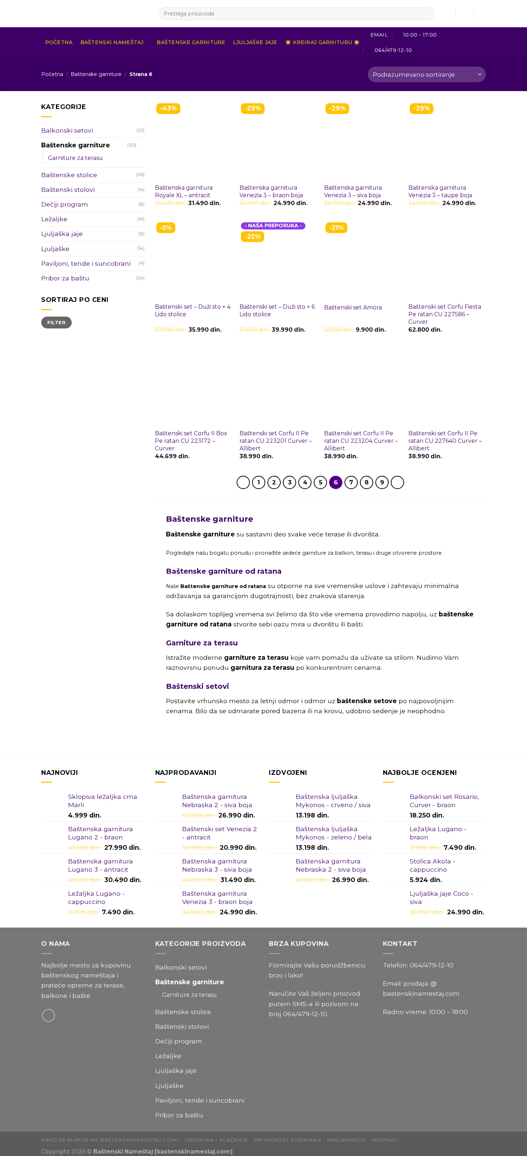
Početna (59, 42)
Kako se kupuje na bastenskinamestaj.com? (110, 1140)
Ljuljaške (55, 248)
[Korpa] (482, 14)
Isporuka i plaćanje (216, 1140)
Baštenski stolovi (68, 189)
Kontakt (384, 1140)
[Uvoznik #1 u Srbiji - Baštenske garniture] (95, 13)
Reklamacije (346, 1140)
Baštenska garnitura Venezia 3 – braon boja (271, 191)
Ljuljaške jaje (255, 42)
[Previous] (243, 482)
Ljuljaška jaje (62, 233)
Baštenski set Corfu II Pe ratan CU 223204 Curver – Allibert (361, 440)
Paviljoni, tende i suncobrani (85, 263)
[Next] (397, 482)
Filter (56, 322)
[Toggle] (141, 145)
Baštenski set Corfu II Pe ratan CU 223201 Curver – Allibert (275, 440)
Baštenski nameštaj (112, 42)
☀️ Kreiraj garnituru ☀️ (322, 42)
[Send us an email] (48, 1015)
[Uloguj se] (464, 14)
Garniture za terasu (75, 158)
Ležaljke (54, 219)
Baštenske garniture (191, 42)
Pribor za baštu (65, 278)
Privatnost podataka (288, 1140)
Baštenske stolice (69, 175)
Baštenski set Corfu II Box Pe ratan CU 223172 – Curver (191, 440)
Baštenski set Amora (353, 307)
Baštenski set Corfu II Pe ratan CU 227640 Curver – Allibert (445, 440)
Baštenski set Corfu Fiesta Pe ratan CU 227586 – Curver (444, 314)
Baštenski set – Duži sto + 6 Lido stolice (277, 310)
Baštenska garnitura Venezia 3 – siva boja (353, 191)
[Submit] (426, 13)
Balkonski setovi (67, 130)
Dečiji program (64, 204)
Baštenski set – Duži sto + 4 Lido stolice (193, 310)
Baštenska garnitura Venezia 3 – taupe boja (440, 191)
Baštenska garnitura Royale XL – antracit (184, 191)
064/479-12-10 (305, 1014)
